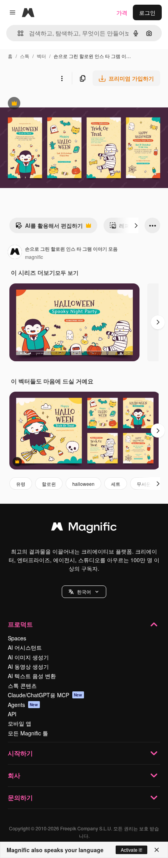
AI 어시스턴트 (25, 647)
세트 (115, 483)
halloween (83, 483)
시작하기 (20, 753)
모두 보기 (67, 272)
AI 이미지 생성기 (28, 657)
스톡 (24, 56)
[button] (84, 591)
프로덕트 (20, 624)
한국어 (84, 591)
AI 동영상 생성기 (28, 666)
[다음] (136, 225)
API (12, 714)
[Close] (156, 849)
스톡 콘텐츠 (22, 685)
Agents (23, 705)
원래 (45, 104)
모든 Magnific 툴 (28, 733)
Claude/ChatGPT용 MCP (45, 695)
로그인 (147, 12)
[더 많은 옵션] (62, 78)
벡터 (41, 56)
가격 (121, 12)
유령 (20, 483)
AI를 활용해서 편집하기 (49, 227)
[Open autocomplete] (17, 33)
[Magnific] (84, 528)
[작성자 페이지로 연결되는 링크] (15, 252)
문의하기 (20, 797)
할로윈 (49, 483)
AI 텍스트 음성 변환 (32, 676)
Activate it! (131, 849)
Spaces (17, 638)
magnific (34, 256)
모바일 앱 (19, 723)
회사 (14, 775)
